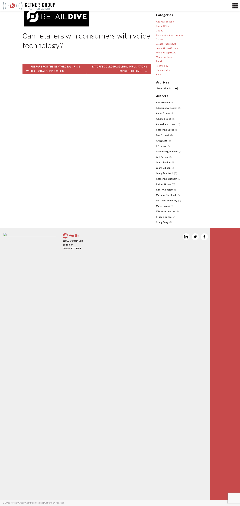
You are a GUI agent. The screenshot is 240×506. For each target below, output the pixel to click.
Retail (159, 61)
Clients (159, 30)
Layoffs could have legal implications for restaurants (119, 68)
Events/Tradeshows (166, 44)
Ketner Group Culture (167, 48)
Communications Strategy (169, 35)
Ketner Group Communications (27, 502)
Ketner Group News (166, 52)
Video (159, 74)
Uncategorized (163, 70)
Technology (162, 66)
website (48, 502)
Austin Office (162, 26)
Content (160, 39)
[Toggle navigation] (235, 6)
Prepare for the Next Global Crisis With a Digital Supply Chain (53, 68)
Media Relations (164, 57)
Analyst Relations (165, 21)
